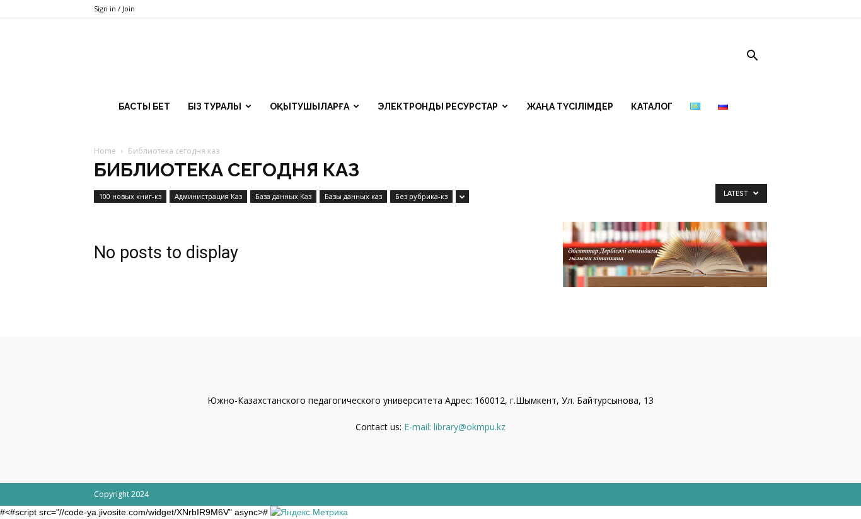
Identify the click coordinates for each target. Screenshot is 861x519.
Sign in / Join (114, 8)
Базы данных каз (353, 196)
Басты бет (144, 106)
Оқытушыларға (309, 106)
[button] (752, 57)
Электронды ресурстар (438, 106)
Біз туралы (214, 106)
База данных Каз (283, 196)
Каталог (652, 106)
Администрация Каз (208, 196)
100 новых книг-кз (130, 196)
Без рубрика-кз (421, 196)
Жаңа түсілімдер (569, 106)
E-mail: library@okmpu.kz (455, 427)
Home (105, 150)
